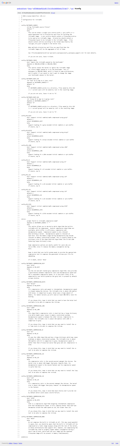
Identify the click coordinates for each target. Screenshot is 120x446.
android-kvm (22, 8)
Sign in (116, 3)
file (53, 13)
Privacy (15, 443)
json (116, 443)
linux (30, 8)
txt (113, 443)
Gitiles (10, 443)
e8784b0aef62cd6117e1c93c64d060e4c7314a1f (50, 8)
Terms (20, 443)
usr (72, 8)
